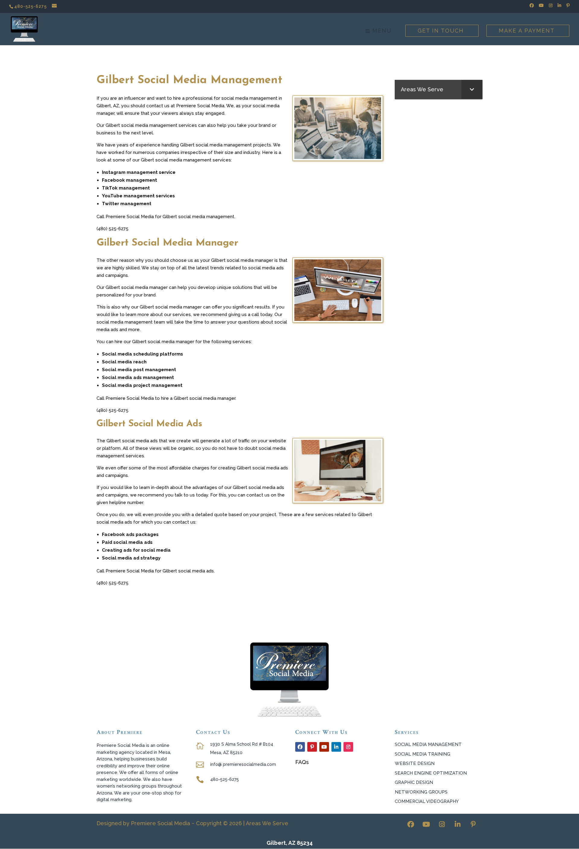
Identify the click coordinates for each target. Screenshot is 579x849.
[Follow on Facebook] (300, 747)
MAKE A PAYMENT (527, 30)
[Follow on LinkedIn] (336, 747)
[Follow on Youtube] (324, 747)
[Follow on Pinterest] (312, 747)
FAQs (302, 762)
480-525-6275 (30, 6)
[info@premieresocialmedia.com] (55, 6)
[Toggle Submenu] (471, 89)
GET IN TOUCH (441, 30)
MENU (380, 31)
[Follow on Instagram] (348, 747)
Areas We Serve (267, 823)
